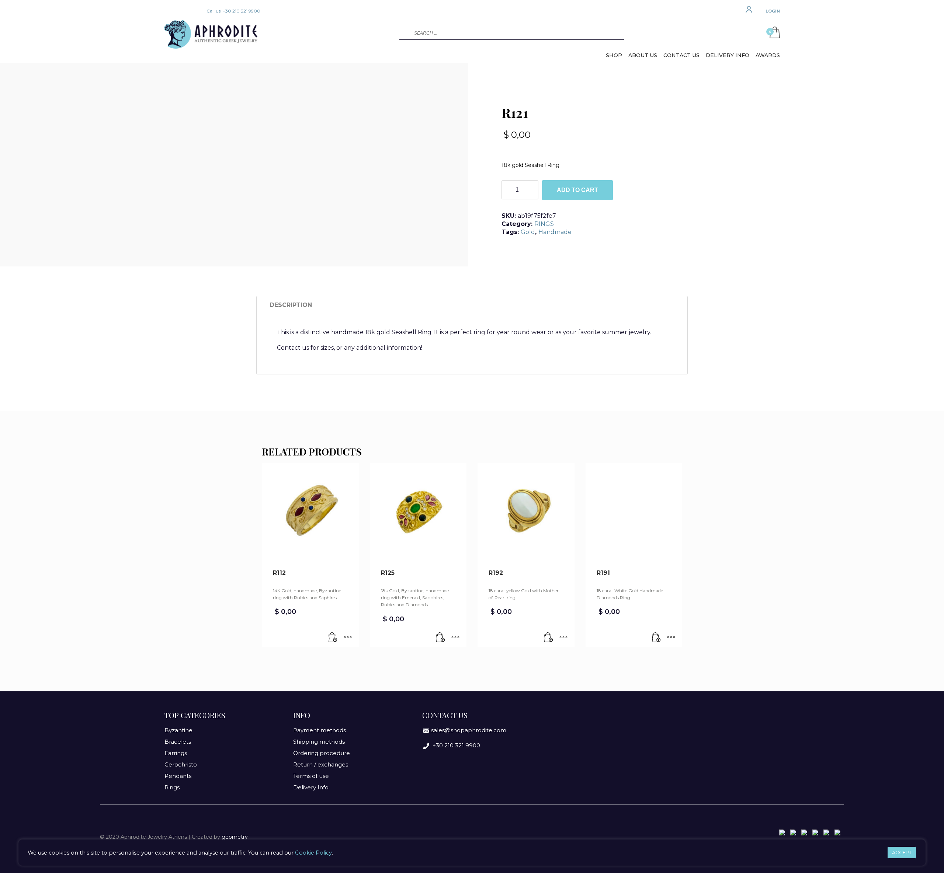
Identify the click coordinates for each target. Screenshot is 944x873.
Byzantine (178, 730)
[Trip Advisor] (191, 11)
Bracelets (177, 741)
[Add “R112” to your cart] (333, 638)
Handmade (555, 231)
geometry (235, 837)
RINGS (544, 223)
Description (291, 304)
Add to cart (577, 190)
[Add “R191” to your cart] (656, 638)
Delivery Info (311, 787)
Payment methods (319, 730)
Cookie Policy (313, 852)
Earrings (175, 753)
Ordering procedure (321, 753)
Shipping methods (319, 741)
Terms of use (311, 775)
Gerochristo (180, 764)
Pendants (177, 775)
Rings (172, 787)
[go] (404, 32)
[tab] (290, 305)
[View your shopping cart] (773, 33)
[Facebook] (169, 11)
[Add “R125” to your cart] (440, 638)
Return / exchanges (320, 764)
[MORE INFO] (347, 638)
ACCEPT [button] (902, 852)
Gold (528, 231)
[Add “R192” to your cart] (548, 638)
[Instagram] (180, 11)
